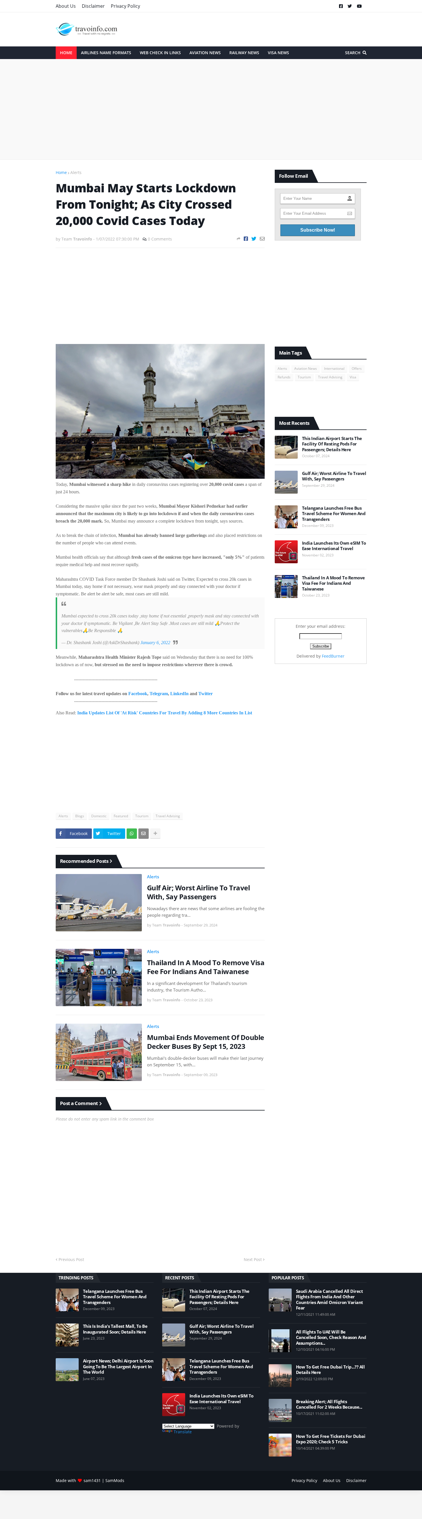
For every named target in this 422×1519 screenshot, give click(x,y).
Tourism (141, 816)
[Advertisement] (211, 109)
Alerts (76, 172)
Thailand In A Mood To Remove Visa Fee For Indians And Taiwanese (206, 967)
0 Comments (160, 239)
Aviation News (305, 368)
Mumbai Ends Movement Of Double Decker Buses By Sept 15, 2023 (205, 1042)
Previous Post (71, 1259)
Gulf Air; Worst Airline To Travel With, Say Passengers (198, 892)
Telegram (159, 693)
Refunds (284, 377)
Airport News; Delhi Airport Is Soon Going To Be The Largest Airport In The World (118, 1366)
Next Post (253, 1259)
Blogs (79, 816)
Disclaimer (93, 6)
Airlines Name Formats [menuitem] (106, 52)
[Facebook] (246, 238)
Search (353, 52)
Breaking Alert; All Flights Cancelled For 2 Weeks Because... (329, 1404)
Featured (121, 816)
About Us (66, 6)
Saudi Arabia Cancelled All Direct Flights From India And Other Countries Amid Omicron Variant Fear (329, 1300)
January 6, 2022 (155, 642)
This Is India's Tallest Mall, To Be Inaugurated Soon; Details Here (115, 1329)
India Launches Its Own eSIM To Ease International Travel (334, 546)
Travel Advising (168, 816)
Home (61, 172)
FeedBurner (333, 656)
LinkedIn (179, 693)
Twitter (205, 693)
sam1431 (92, 1480)
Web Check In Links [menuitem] (160, 52)
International (334, 368)
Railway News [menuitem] (244, 52)
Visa (353, 377)
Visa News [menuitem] (278, 52)
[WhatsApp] (132, 833)
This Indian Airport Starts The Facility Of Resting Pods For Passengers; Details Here (332, 444)
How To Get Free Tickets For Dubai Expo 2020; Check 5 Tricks (330, 1439)
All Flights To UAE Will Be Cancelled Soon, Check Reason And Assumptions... (331, 1337)
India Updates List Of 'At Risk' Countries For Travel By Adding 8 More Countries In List (164, 712)
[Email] (262, 238)
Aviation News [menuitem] (205, 52)
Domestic (99, 816)
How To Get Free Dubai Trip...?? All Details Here (330, 1369)
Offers (357, 368)
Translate (183, 1431)
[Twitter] (253, 238)
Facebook (137, 693)
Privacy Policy (125, 6)
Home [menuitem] (66, 52)
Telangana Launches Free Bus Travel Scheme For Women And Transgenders (334, 513)
